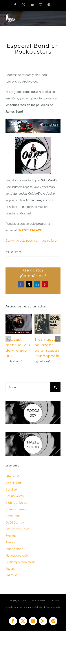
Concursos (13, 516)
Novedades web (17, 555)
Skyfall (10, 568)
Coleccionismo (16, 509)
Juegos (11, 542)
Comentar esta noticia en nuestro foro (31, 240)
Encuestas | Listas (18, 529)
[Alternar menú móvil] (58, 17)
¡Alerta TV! (13, 476)
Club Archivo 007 (17, 502)
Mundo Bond (14, 549)
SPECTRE (12, 575)
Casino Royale (15, 496)
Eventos (11, 535)
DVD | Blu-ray (15, 522)
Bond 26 (11, 489)
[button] (8, 339)
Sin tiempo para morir (20, 562)
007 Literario (14, 483)
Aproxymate (53, 607)
